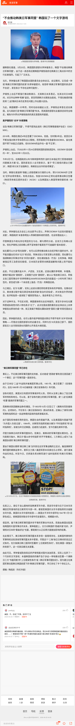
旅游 (43, 702)
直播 (21, 698)
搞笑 (10, 702)
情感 (32, 702)
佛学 (54, 702)
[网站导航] (71, 2)
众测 (65, 702)
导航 (33, 711)
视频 (10, 698)
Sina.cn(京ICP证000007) (31, 717)
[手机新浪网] (4, 2)
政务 (65, 698)
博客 (43, 698)
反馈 (42, 711)
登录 (50, 711)
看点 (54, 698)
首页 (25, 711)
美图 (32, 698)
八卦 (21, 702)
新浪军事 (13, 2)
